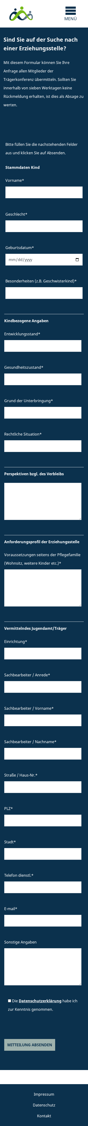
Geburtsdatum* (19, 247)
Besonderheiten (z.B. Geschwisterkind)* (41, 281)
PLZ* (8, 808)
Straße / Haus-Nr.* (21, 775)
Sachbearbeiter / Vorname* (29, 708)
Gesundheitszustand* (23, 367)
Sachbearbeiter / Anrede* (27, 675)
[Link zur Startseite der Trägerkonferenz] (21, 13)
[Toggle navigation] (70, 14)
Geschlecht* (16, 214)
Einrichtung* (15, 641)
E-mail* (10, 908)
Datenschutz (44, 1105)
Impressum (44, 1094)
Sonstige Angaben (20, 942)
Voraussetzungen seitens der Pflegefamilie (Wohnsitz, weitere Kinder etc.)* (42, 559)
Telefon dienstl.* (19, 875)
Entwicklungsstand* (22, 334)
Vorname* (14, 180)
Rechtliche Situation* (23, 434)
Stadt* (10, 841)
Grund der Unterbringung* (28, 400)
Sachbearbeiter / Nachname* (30, 741)
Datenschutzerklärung (40, 1000)
